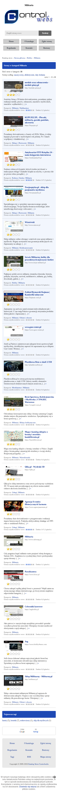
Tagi (12, 757)
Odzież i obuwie (26, 318)
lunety (4, 720)
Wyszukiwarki (25, 457)
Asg (26, 641)
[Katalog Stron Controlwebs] (29, 8)
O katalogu (29, 41)
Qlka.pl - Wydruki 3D (34, 467)
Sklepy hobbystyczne (28, 423)
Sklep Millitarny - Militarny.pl (38, 676)
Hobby (29, 58)
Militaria (37, 58)
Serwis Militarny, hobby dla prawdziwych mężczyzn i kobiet (39, 258)
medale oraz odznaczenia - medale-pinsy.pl (37, 83)
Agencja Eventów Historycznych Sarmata (35, 503)
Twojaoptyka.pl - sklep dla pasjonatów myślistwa (37, 188)
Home (11, 41)
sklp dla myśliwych (41, 720)
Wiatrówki (30, 222)
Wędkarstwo (24, 108)
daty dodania (40, 75)
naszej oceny (19, 75)
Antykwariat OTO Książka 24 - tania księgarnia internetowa (39, 153)
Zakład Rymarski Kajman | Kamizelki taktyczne (37, 293)
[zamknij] (54, 777)
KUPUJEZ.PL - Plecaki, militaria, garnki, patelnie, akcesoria (37, 120)
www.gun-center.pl (33, 327)
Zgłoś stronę (47, 41)
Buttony (46, 48)
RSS (29, 757)
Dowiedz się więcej (27, 787)
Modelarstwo (17, 388)
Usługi (14, 492)
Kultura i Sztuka (18, 178)
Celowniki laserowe (34, 606)
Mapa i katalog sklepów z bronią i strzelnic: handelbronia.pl (36, 434)
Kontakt (29, 48)
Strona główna (19, 58)
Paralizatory (31, 571)
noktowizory (25, 720)
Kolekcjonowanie (26, 248)
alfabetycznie (29, 75)
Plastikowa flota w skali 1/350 (38, 362)
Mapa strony (45, 757)
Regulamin (11, 48)
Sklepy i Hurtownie (19, 143)
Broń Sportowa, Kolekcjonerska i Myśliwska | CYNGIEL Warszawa (39, 399)
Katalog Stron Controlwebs (38, 764)
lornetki (13, 720)
